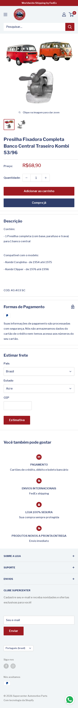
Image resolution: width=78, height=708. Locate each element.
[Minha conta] (64, 15)
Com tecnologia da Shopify (19, 700)
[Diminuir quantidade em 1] (26, 178)
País (7, 363)
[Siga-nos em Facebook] (6, 666)
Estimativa (17, 420)
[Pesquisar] (69, 27)
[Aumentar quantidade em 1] (46, 178)
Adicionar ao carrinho (39, 191)
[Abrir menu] (5, 14)
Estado (8, 380)
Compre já (39, 202)
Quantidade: (12, 177)
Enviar (13, 631)
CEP (6, 397)
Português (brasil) (15, 648)
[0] (71, 14)
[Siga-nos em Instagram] (13, 666)
